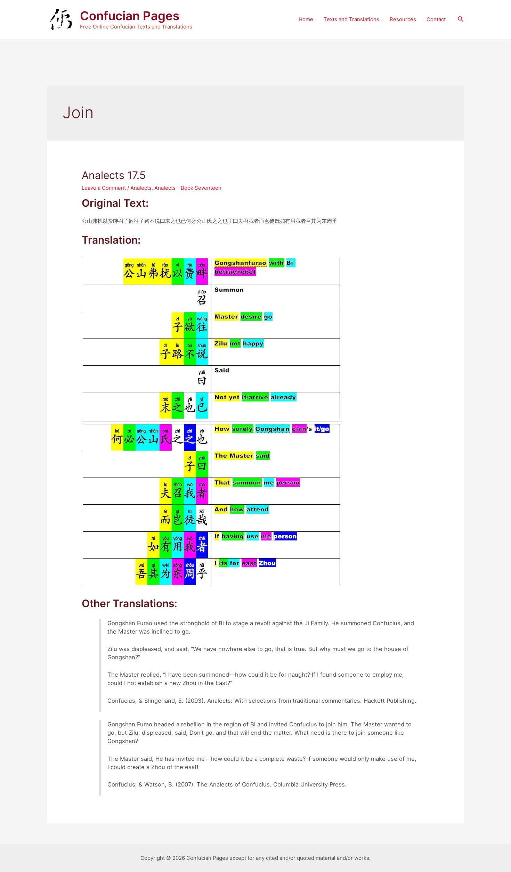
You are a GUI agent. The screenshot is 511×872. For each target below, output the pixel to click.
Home (306, 19)
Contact (436, 19)
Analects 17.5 (114, 175)
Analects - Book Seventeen (187, 188)
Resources (403, 19)
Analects (141, 188)
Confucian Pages (129, 15)
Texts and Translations (351, 19)
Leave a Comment (104, 188)
